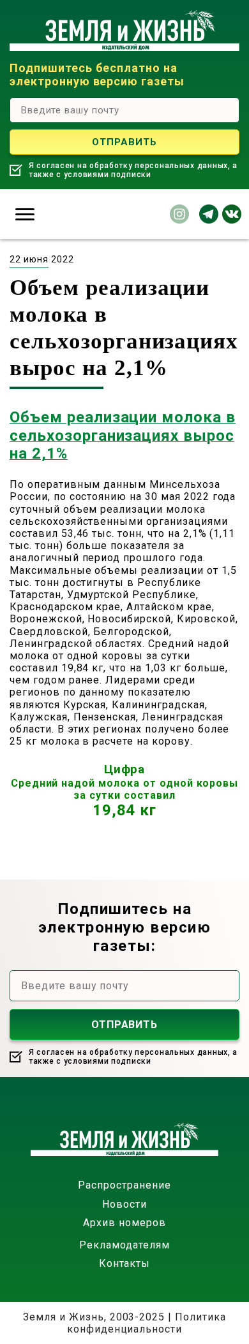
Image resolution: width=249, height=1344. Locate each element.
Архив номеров (124, 1223)
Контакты (125, 1263)
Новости (124, 1204)
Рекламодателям (124, 1245)
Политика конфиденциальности (146, 1323)
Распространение (124, 1185)
